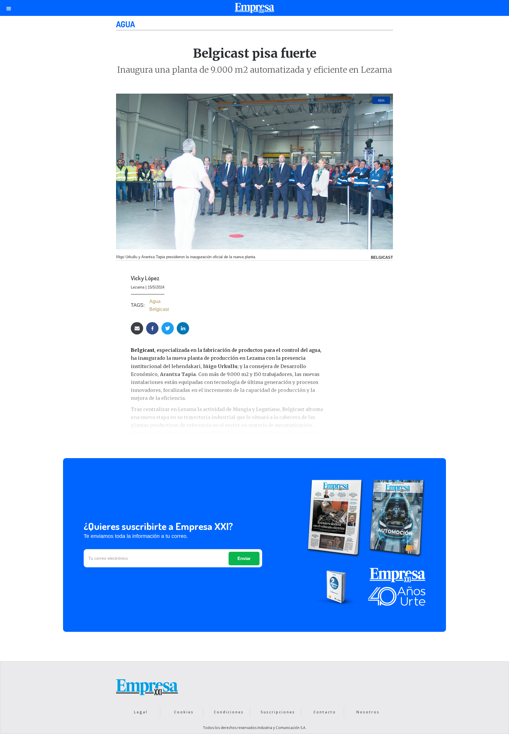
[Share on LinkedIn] (183, 328)
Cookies (184, 712)
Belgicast (159, 309)
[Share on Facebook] (152, 328)
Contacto (324, 712)
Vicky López (145, 278)
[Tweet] (167, 328)
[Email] (137, 328)
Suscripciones (278, 712)
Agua (125, 24)
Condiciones (229, 712)
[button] (9, 8)
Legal (141, 712)
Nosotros (368, 712)
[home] (254, 9)
